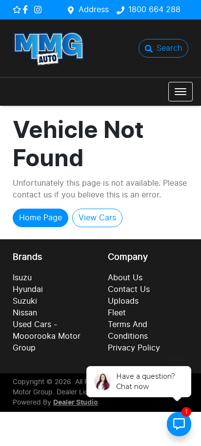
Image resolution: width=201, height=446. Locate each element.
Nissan (25, 313)
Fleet (117, 313)
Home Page (40, 218)
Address (94, 10)
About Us (125, 278)
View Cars (97, 218)
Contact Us (129, 289)
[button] (180, 91)
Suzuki (25, 301)
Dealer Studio (75, 402)
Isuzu (22, 278)
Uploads (123, 301)
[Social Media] (27, 9)
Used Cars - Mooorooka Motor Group (46, 336)
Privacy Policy (134, 348)
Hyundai (28, 289)
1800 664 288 (154, 10)
